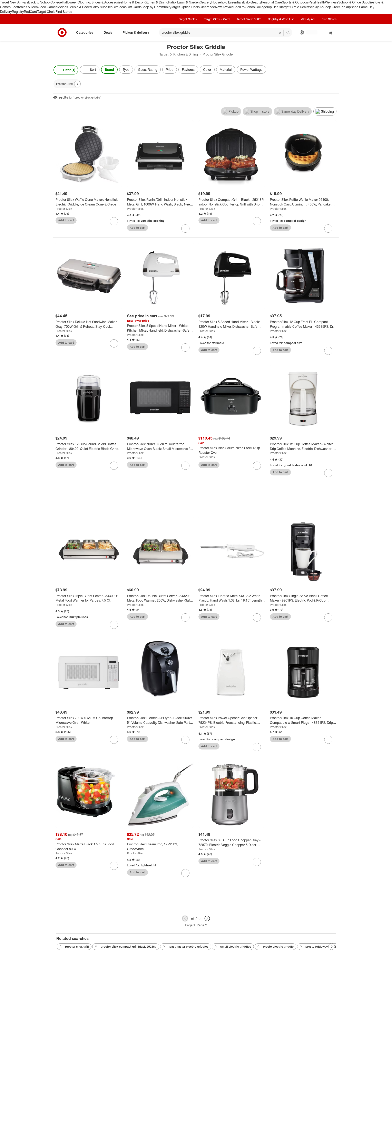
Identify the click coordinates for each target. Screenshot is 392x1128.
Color (207, 70)
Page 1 (190, 925)
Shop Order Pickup (337, 7)
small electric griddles (235, 946)
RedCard (30, 12)
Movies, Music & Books (74, 7)
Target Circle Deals (294, 7)
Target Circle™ (188, 19)
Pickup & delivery (135, 32)
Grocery (205, 2)
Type (126, 70)
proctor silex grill (77, 946)
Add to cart (66, 220)
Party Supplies (101, 7)
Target (163, 54)
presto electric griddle (278, 946)
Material (226, 70)
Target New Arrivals (14, 2)
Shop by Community (156, 7)
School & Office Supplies (356, 2)
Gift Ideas (119, 7)
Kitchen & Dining (156, 2)
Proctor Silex (64, 208)
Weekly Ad (315, 7)
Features (188, 70)
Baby (247, 2)
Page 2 (202, 925)
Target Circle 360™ (249, 19)
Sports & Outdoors (295, 2)
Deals (195, 7)
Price (169, 70)
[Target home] (62, 32)
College (56, 2)
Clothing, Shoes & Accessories (100, 2)
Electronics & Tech (24, 7)
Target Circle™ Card (216, 19)
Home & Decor (133, 2)
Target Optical (181, 7)
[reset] (280, 33)
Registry (18, 12)
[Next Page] (335, 70)
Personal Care (271, 2)
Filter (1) (69, 70)
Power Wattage (251, 70)
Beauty (256, 2)
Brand (109, 70)
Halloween (70, 2)
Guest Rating (147, 70)
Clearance (207, 7)
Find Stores (64, 12)
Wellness (331, 2)
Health (320, 2)
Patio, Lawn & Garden (184, 2)
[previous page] (185, 918)
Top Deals (274, 7)
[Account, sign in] (310, 32)
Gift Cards (134, 7)
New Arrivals (224, 7)
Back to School (39, 2)
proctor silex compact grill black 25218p (129, 946)
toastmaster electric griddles (188, 946)
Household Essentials (227, 2)
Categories (84, 32)
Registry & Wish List (281, 19)
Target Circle (46, 12)
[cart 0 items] (330, 32)
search (288, 33)
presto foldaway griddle (321, 946)
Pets (312, 2)
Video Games (47, 7)
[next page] (207, 918)
